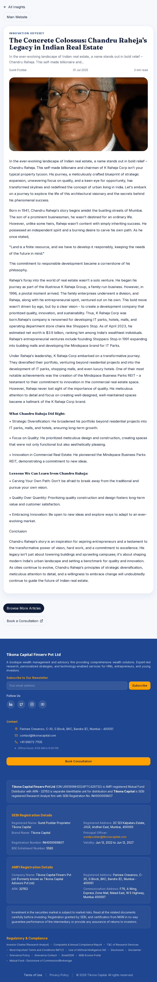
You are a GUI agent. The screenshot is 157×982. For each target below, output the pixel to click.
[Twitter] (21, 704)
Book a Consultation (22, 621)
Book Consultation (78, 761)
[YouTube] (42, 704)
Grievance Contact (46, 955)
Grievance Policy (20, 955)
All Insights (16, 7)
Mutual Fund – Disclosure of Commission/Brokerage (41, 960)
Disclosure (117, 949)
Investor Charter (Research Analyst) (28, 944)
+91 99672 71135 (31, 742)
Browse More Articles (24, 608)
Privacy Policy (59, 975)
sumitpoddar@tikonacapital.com (104, 836)
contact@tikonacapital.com (38, 735)
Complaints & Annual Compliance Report (78, 944)
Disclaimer (134, 949)
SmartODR (68, 955)
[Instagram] (32, 704)
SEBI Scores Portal (90, 955)
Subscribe (139, 685)
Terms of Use (33, 975)
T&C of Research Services (123, 944)
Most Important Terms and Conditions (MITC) (37, 949)
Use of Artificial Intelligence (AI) (87, 949)
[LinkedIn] (11, 704)
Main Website (17, 17)
